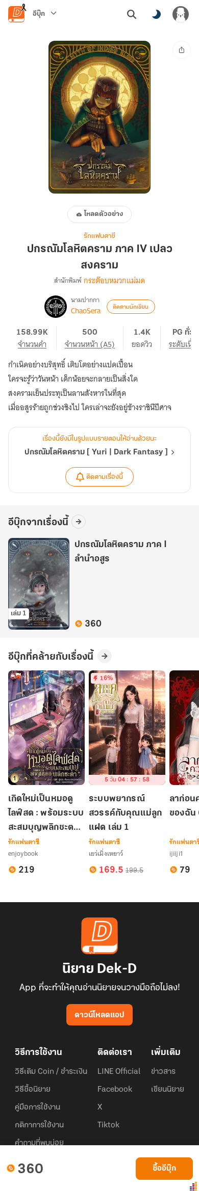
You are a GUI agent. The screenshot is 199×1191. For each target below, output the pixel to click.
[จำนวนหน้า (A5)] (94, 337)
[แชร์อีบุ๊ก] (181, 50)
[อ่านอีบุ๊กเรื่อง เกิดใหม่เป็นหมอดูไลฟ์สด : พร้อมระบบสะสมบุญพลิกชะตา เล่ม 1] (46, 727)
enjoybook (23, 853)
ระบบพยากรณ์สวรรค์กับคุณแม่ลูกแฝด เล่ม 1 (125, 813)
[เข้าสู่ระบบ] (180, 14)
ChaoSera (86, 310)
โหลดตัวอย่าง (103, 214)
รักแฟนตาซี (99, 236)
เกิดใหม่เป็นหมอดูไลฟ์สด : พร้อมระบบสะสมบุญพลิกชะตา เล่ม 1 (46, 814)
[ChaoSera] (55, 306)
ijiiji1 (176, 853)
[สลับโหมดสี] (156, 14)
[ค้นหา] (131, 14)
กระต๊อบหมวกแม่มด (114, 280)
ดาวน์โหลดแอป (99, 1015)
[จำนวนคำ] (36, 337)
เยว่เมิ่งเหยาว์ (106, 853)
